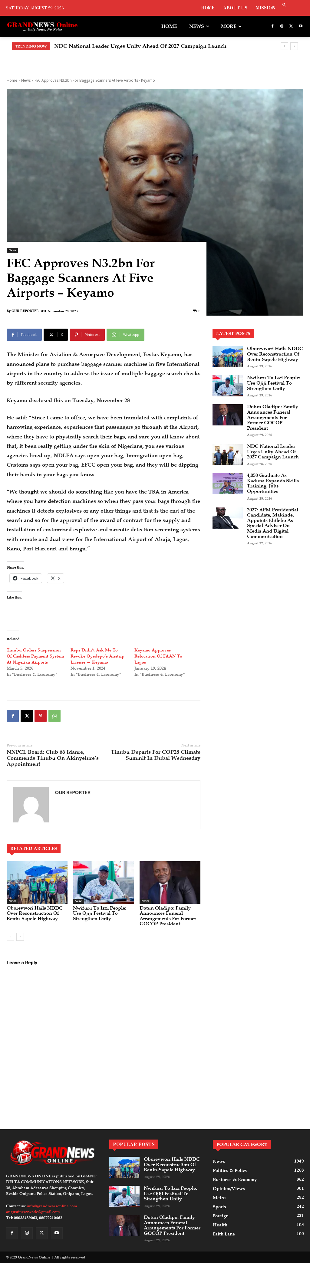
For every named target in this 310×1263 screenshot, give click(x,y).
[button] (284, 5)
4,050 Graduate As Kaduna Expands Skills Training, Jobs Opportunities (273, 483)
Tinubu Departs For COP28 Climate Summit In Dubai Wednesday (155, 755)
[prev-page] (10, 937)
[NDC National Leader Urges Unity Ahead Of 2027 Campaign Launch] (228, 454)
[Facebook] (272, 26)
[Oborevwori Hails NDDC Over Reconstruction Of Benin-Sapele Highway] (37, 882)
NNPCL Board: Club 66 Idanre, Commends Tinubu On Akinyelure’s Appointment (53, 758)
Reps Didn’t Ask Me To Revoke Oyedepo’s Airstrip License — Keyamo (97, 656)
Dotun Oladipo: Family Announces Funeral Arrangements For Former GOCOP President (168, 916)
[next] (294, 46)
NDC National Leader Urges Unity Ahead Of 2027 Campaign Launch (140, 46)
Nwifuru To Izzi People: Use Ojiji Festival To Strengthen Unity (99, 913)
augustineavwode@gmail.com (33, 1211)
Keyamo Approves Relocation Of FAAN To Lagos (158, 656)
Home (12, 80)
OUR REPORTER (25, 311)
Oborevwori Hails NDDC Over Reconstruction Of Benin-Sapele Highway (35, 913)
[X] (291, 26)
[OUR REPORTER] (31, 804)
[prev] (284, 46)
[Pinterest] (41, 716)
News (26, 80)
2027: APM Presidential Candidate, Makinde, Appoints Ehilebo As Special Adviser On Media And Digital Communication (272, 523)
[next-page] (20, 937)
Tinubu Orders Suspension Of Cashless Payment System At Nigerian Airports (35, 656)
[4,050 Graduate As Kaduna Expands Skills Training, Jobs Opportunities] (228, 483)
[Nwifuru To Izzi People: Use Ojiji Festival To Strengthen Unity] (103, 882)
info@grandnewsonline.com (52, 1206)
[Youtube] (300, 26)
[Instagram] (282, 26)
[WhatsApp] (54, 716)
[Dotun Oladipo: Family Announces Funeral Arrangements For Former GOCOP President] (170, 882)
